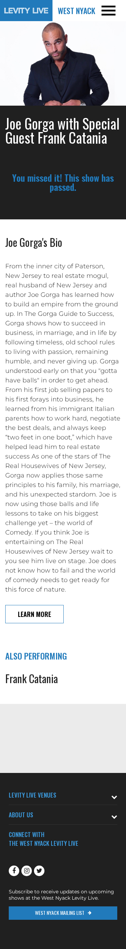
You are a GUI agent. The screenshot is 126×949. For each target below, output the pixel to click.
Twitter (39, 871)
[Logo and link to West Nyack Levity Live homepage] (26, 10)
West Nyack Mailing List (59, 912)
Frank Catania (31, 678)
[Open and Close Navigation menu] (113, 10)
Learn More (34, 614)
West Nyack (76, 10)
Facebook (14, 871)
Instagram (26, 871)
